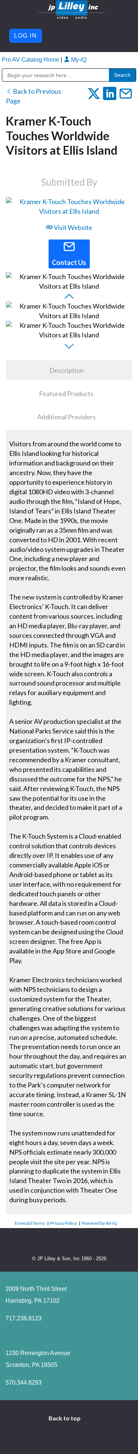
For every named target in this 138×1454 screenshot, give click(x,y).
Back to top (65, 1418)
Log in (25, 35)
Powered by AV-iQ (99, 1223)
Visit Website (72, 227)
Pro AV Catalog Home (31, 59)
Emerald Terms (30, 1223)
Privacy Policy (63, 1223)
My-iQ (78, 59)
